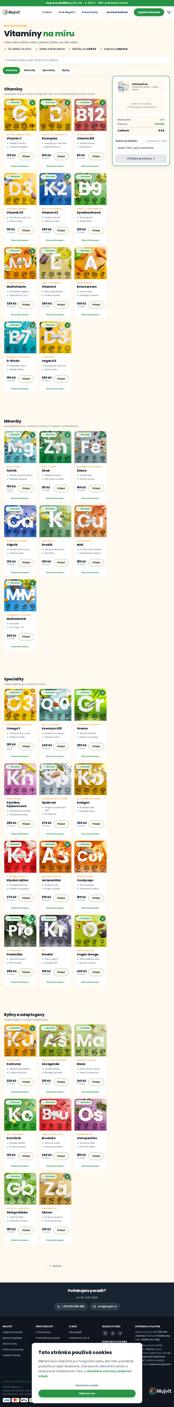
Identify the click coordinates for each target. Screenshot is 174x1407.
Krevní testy (90, 12)
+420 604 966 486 (73, 1306)
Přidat (26, 156)
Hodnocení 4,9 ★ (79, 1338)
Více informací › (20, 166)
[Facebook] (120, 1333)
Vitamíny (11, 70)
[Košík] (168, 12)
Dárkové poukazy (13, 1349)
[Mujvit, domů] (11, 12)
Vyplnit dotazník (149, 12)
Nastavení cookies (87, 1385)
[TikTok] (113, 1333)
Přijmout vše (87, 1393)
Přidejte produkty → (141, 158)
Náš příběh (75, 1332)
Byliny (66, 70)
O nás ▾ (47, 12)
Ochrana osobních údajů (16, 1381)
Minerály (29, 70)
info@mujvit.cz (107, 1306)
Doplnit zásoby (12, 1355)
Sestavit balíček (117, 12)
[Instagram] (105, 1333)
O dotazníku (43, 1332)
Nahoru (57, 1266)
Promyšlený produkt (48, 1338)
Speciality (48, 70)
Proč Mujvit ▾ (67, 12)
